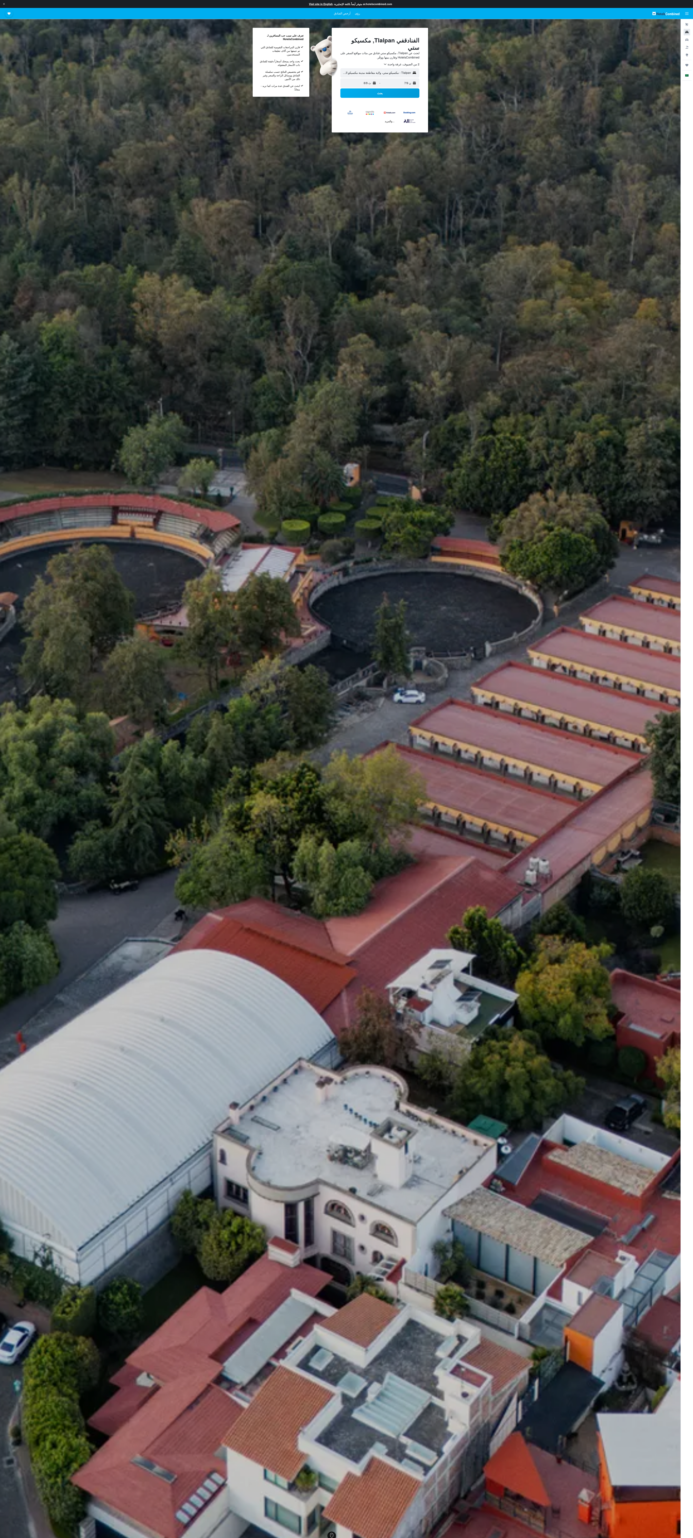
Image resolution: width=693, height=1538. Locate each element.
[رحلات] (687, 65)
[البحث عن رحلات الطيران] (687, 24)
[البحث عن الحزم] (687, 47)
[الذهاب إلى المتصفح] (687, 54)
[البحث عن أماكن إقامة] (687, 32)
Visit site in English (321, 4)
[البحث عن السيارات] (687, 39)
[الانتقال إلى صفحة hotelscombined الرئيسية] (666, 13)
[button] (4, 4)
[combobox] (401, 64)
